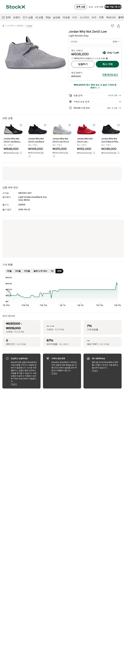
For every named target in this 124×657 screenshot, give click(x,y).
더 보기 (24, 384)
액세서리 (111, 17)
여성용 (66, 17)
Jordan (29, 25)
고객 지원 (98, 6)
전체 (8, 17)
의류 (101, 17)
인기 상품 (28, 17)
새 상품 (39, 17)
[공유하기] (119, 26)
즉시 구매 (107, 64)
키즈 (74, 17)
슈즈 (94, 17)
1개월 (9, 271)
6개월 (27, 271)
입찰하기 (83, 64)
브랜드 (16, 17)
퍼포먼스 (20, 25)
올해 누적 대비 (40, 271)
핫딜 (48, 17)
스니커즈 (84, 17)
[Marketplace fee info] (107, 58)
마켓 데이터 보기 (110, 74)
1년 (52, 271)
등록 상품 (80, 6)
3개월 (18, 271)
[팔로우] (112, 26)
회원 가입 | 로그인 (113, 6)
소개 (90, 7)
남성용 (56, 17)
